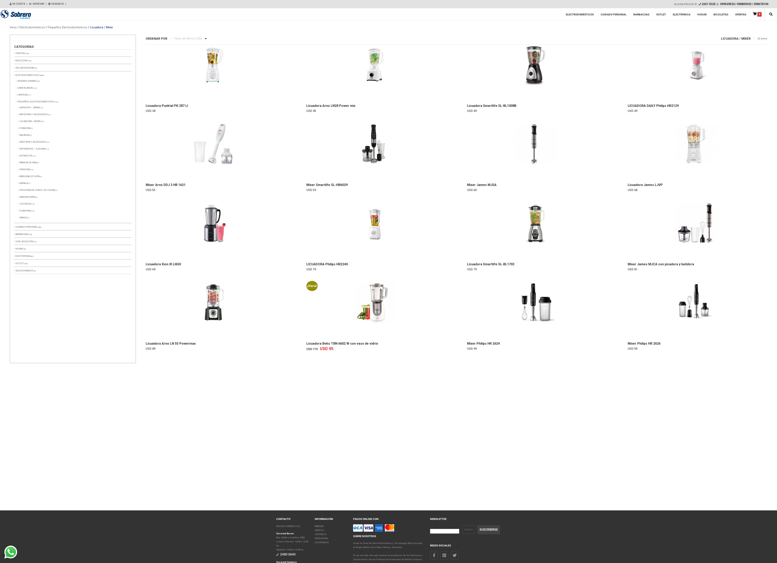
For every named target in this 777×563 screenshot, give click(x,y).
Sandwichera (27, 197)
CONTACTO (321, 534)
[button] (771, 14)
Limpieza (22, 94)
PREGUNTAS (321, 538)
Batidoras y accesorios (33, 114)
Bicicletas (720, 14)
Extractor (25, 155)
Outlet (661, 14)
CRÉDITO (319, 530)
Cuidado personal (613, 14)
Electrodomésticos (580, 14)
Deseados (57, 3)
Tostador (25, 204)
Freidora (24, 169)
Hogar (702, 14)
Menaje (23, 183)
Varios (23, 217)
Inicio (13, 27)
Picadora (25, 128)
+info (178, 95)
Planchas (25, 210)
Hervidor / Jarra (29, 107)
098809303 (744, 4)
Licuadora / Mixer (30, 121)
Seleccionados (24, 270)
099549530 (727, 4)
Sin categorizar (24, 68)
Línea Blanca (25, 88)
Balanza (24, 135)
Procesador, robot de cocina (37, 190)
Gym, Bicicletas (24, 241)
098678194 (761, 4)
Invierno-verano (27, 81)
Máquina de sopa (29, 176)
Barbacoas (641, 14)
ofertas (740, 14)
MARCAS (319, 526)
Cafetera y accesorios (32, 142)
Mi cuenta (19, 3)
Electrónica (681, 14)
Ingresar (38, 3)
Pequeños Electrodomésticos (67, 27)
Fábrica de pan (28, 162)
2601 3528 (708, 4)
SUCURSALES (322, 542)
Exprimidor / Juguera (32, 149)
